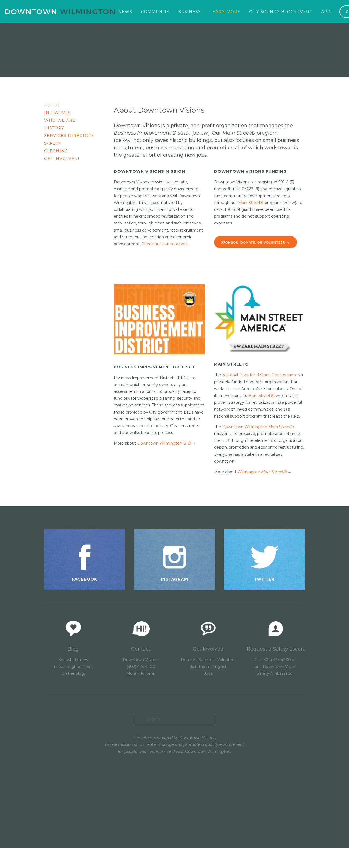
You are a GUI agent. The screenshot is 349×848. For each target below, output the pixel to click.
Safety (52, 143)
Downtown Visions (197, 737)
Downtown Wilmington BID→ (166, 443)
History (54, 128)
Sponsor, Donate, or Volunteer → (255, 242)
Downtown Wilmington (258, 426)
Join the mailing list (208, 666)
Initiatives (57, 113)
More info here (140, 673)
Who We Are (60, 120)
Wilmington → (264, 471)
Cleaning (56, 151)
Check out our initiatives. (165, 243)
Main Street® (251, 202)
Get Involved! (61, 158)
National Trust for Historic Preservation (259, 374)
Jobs (208, 673)
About (52, 105)
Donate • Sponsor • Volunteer (208, 659)
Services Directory (69, 135)
